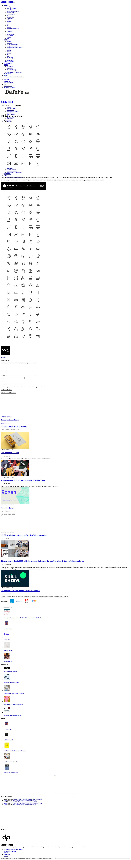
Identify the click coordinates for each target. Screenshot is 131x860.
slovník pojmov (10, 60)
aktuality (9, 7)
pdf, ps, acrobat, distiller (12, 44)
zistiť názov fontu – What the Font (14, 72)
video (8, 32)
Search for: (3, 104)
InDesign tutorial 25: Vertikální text (11, 682)
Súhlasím (54, 858)
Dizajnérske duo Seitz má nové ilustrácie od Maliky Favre (23, 480)
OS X (8, 54)
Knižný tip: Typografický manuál (11, 772)
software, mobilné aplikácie (13, 28)
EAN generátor (10, 66)
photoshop (9, 50)
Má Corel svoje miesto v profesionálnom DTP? (24, 800)
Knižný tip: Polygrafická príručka (11, 761)
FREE (8, 38)
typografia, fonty (10, 12)
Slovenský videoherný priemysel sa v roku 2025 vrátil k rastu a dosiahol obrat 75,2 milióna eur (24, 617)
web (8, 24)
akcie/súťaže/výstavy (11, 8)
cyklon (5, 800)
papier (8, 19)
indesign (9, 48)
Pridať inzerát (8, 86)
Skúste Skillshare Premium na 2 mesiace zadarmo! (20, 591)
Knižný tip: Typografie (8, 739)
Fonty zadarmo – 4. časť (10, 453)
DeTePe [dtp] (7, 2)
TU (38, 180)
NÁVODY (6, 40)
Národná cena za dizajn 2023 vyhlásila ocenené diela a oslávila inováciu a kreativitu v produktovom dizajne (42, 561)
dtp (7, 15)
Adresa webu (4, 384)
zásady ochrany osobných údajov (13, 849)
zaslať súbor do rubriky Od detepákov (15, 77)
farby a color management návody (14, 47)
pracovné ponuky (10, 34)
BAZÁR (5, 75)
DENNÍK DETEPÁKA (9, 62)
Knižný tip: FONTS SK (8, 650)
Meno (2, 378)
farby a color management (12, 11)
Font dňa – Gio (7, 639)
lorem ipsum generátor (12, 70)
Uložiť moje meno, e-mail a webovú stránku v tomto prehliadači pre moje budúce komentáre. (24, 387)
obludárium (9, 31)
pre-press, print (10, 17)
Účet (5, 84)
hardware (9, 27)
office (8, 56)
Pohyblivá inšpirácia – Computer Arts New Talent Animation (24, 535)
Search (18, 105)
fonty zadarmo (10, 57)
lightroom (9, 53)
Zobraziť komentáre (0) (8, 392)
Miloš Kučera (8, 120)
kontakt (6, 856)
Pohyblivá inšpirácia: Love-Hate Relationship (13, 704)
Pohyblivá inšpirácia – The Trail (10, 671)
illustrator (9, 51)
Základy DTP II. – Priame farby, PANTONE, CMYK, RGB (28, 799)
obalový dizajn (10, 18)
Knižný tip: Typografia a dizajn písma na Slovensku (15, 750)
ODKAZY (6, 65)
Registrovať (7, 81)
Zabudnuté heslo (8, 82)
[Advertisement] (65, 405)
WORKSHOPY (7, 73)
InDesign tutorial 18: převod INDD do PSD (12, 715)
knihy (8, 22)
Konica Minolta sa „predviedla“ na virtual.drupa (14, 693)
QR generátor (10, 68)
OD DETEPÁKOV (8, 63)
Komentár (3, 375)
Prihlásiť (6, 79)
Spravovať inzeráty (9, 87)
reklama (6, 852)
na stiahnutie (10, 30)
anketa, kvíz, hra (10, 9)
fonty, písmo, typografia (12, 46)
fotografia (9, 21)
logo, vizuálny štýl (11, 14)
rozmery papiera (10, 58)
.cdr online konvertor (11, 69)
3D (7, 25)
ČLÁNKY (6, 5)
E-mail (2, 381)
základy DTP (9, 41)
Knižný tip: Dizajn (7, 628)
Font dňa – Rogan (7, 508)
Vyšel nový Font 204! (8, 661)
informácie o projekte (10, 851)
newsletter (7, 854)
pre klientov (9, 43)
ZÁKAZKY (9, 37)
